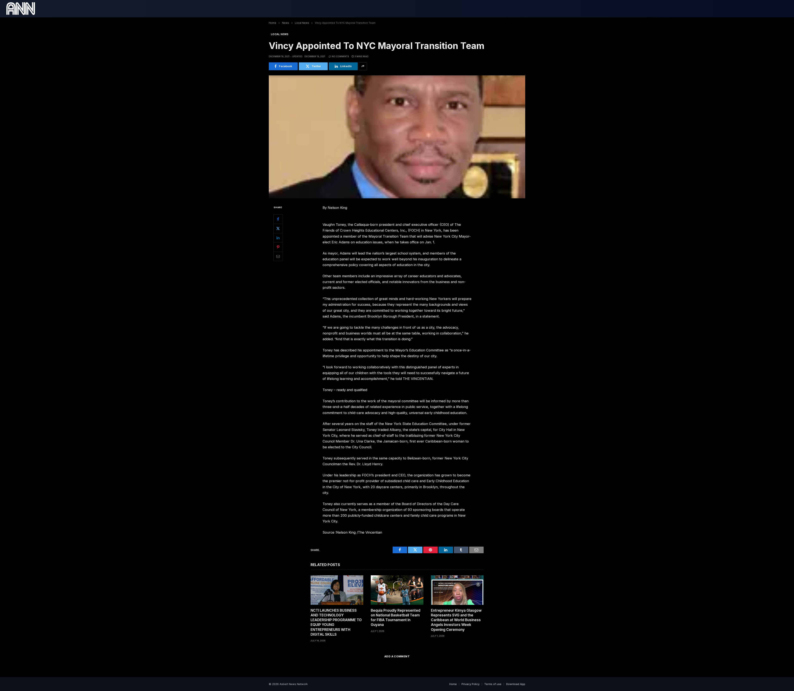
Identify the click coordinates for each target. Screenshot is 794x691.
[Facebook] (278, 219)
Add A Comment (397, 656)
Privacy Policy (471, 684)
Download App (515, 684)
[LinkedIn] (278, 238)
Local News (279, 34)
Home (453, 684)
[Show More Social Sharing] (363, 66)
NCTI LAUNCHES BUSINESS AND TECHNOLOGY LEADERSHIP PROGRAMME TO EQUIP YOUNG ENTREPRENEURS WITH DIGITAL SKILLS (336, 622)
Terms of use (492, 684)
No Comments (340, 56)
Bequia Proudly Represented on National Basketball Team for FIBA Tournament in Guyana (395, 617)
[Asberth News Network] (20, 8)
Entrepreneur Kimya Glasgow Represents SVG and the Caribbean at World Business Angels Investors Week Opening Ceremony (456, 620)
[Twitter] (278, 228)
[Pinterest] (278, 247)
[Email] (278, 256)
